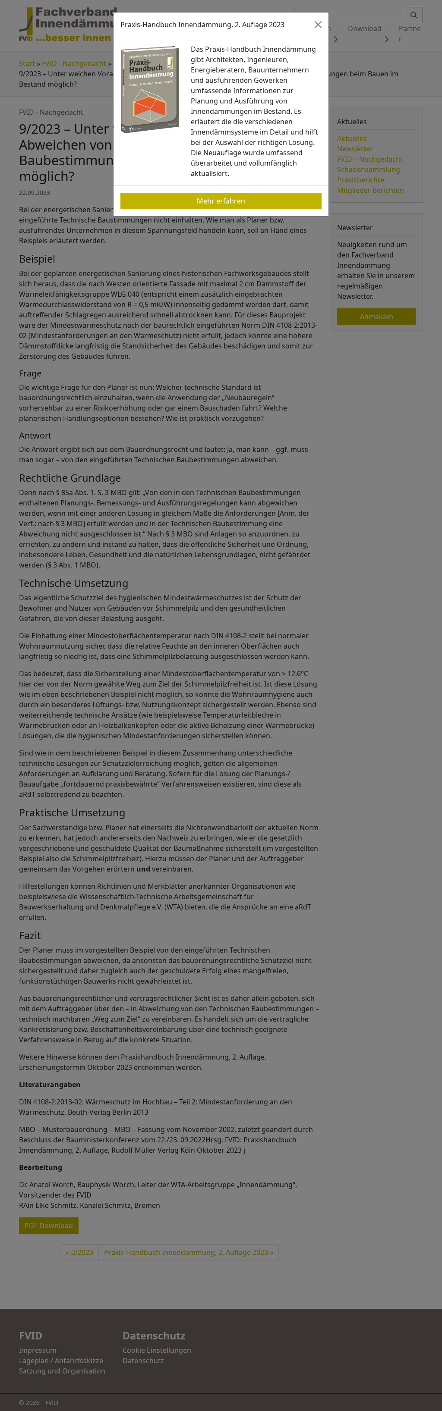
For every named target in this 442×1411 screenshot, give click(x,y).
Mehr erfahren (221, 201)
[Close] (318, 24)
